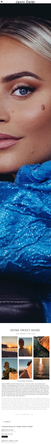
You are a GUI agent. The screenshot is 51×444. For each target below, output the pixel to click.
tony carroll (10, 441)
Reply (4, 436)
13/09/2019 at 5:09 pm (10, 442)
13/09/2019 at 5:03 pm (10, 431)
